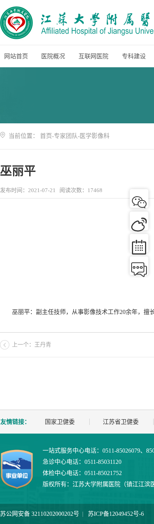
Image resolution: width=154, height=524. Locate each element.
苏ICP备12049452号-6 (116, 514)
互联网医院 (93, 56)
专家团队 (66, 136)
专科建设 (134, 56)
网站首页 (16, 56)
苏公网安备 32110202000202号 (39, 514)
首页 (46, 136)
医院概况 (53, 56)
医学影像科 (95, 136)
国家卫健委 (60, 422)
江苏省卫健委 (121, 422)
